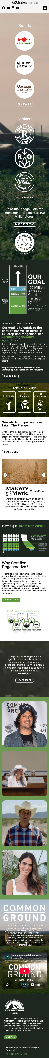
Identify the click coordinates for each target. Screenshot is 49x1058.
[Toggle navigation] (45, 8)
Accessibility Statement (17, 1054)
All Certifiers (24, 197)
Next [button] (44, 475)
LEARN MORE (24, 680)
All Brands (24, 104)
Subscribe (10, 376)
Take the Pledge (24, 224)
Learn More (11, 452)
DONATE (10, 1037)
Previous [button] (5, 475)
